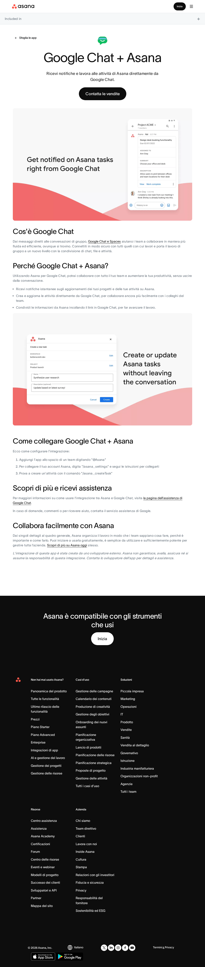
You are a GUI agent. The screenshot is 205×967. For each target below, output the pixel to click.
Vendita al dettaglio (135, 745)
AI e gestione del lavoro (48, 758)
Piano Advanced (43, 734)
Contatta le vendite (102, 94)
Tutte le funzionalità (45, 699)
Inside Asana (85, 851)
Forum (35, 851)
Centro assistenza (44, 820)
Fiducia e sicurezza (90, 882)
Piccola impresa (132, 691)
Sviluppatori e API (44, 890)
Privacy (81, 890)
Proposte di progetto (91, 770)
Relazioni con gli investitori (95, 875)
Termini (157, 947)
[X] (104, 948)
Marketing (128, 699)
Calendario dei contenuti (94, 699)
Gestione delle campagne (94, 691)
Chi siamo (83, 820)
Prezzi (35, 719)
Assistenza (39, 828)
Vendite (126, 729)
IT (122, 714)
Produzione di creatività (93, 706)
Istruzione (128, 760)
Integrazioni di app (44, 750)
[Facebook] (125, 948)
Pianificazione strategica (94, 763)
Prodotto (127, 722)
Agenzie (127, 784)
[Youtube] (132, 948)
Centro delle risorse (45, 859)
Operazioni (129, 706)
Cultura (81, 859)
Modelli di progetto (44, 875)
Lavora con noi (86, 844)
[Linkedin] (111, 948)
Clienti (80, 836)
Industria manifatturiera (137, 768)
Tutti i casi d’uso (87, 786)
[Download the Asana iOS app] (43, 957)
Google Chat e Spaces (104, 241)
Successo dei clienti (45, 882)
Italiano (78, 947)
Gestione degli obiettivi (92, 714)
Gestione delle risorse (46, 773)
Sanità (125, 737)
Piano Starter (40, 727)
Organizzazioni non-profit (139, 776)
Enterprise (38, 742)
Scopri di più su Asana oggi (67, 545)
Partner (36, 898)
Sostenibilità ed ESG (90, 910)
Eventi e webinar (43, 867)
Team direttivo (86, 828)
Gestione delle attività (91, 778)
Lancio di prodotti (88, 747)
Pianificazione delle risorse (95, 755)
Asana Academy (43, 836)
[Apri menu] (191, 6)
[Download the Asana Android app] (69, 957)
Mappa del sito (42, 906)
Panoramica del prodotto (49, 691)
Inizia (180, 6)
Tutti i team (128, 791)
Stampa (81, 867)
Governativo (129, 753)
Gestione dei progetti (46, 765)
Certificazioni (40, 844)
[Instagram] (118, 948)
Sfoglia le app (28, 37)
